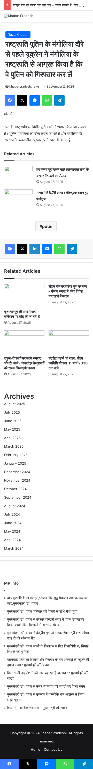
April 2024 (12, 540)
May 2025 (12, 429)
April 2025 (12, 438)
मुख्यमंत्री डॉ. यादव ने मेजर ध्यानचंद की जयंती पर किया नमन (46, 686)
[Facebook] (10, 100)
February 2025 (16, 455)
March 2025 (14, 446)
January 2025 (15, 463)
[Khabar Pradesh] (18, 16)
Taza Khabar (18, 34)
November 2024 (17, 480)
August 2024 (14, 506)
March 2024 (14, 548)
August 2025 (14, 404)
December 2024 (17, 472)
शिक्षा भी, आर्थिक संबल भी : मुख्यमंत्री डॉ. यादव (37, 708)
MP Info (11, 583)
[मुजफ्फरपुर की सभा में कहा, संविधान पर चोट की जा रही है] (24, 295)
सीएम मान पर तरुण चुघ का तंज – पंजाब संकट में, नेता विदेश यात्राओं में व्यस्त (68, 291)
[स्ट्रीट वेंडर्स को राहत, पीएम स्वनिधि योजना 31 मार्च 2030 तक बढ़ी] (69, 341)
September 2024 (17, 497)
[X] (22, 100)
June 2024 (12, 523)
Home (35, 749)
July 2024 (12, 514)
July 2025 (12, 412)
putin (47, 226)
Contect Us (53, 749)
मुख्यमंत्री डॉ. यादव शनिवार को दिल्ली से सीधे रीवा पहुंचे (42, 611)
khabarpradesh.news (24, 86)
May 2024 (12, 531)
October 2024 (15, 489)
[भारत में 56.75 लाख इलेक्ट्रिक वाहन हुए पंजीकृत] (18, 199)
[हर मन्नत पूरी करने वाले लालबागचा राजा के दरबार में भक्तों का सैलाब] (18, 175)
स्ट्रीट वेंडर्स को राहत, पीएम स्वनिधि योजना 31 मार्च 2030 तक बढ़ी (68, 363)
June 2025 (12, 421)
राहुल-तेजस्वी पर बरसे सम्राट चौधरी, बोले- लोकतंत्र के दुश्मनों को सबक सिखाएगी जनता (24, 363)
